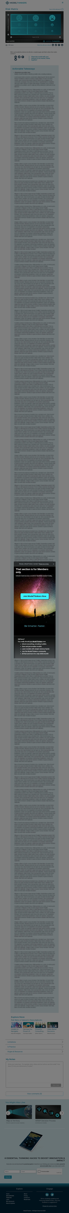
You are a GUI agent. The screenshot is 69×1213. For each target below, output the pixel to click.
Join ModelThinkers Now (34, 596)
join (36, 641)
